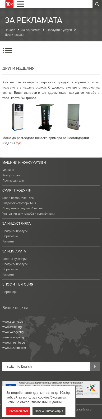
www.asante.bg (12, 321)
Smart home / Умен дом (18, 198)
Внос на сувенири (14, 258)
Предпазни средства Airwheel (22, 208)
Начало (10, 30)
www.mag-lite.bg (13, 342)
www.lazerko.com (14, 347)
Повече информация (49, 411)
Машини (8, 170)
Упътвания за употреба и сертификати (28, 213)
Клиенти (8, 241)
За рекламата (31, 30)
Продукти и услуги (59, 30)
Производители (13, 180)
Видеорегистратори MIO (19, 203)
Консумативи (11, 175)
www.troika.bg (12, 327)
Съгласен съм (18, 411)
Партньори (9, 292)
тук (18, 143)
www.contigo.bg (13, 337)
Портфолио (10, 236)
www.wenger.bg (12, 332)
